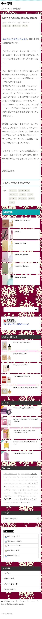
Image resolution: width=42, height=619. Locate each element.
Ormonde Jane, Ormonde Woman (25, 443)
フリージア (9, 477)
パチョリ (13, 199)
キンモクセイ (7, 483)
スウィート (6, 26)
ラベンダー (22, 199)
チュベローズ (15, 499)
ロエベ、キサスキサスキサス (16, 183)
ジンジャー (26, 496)
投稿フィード (9, 578)
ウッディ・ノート (18, 486)
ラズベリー (10, 493)
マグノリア (30, 490)
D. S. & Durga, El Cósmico (21, 342)
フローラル (16, 26)
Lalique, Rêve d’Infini (20, 353)
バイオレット (12, 474)
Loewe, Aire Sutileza (21, 266)
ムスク (7, 499)
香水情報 (6, 3)
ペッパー (15, 496)
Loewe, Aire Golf (20, 243)
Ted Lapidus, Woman (23, 453)
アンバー (13, 191)
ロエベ (25, 26)
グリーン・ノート (18, 480)
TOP (9, 601)
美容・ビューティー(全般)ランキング (16, 324)
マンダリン (32, 477)
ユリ (14, 477)
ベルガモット (24, 502)
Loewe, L (18, 232)
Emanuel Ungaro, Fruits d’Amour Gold (25, 387)
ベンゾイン (33, 486)
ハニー (22, 195)
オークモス (33, 496)
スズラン (8, 496)
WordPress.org (10, 589)
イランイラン (17, 493)
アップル (14, 483)
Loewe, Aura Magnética (22, 220)
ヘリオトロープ (26, 493)
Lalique (35, 297)
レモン (31, 199)
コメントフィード (11, 584)
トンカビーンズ (14, 490)
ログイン (7, 573)
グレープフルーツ (22, 483)
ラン (19, 474)
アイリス (9, 480)
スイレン (34, 480)
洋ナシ (20, 496)
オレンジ (23, 490)
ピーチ (30, 480)
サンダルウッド (24, 191)
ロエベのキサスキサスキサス (14, 39)
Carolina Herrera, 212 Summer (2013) (12, 297)
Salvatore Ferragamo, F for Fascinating (25, 420)
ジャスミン (13, 195)
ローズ (12, 202)
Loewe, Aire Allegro (21, 254)
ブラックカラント (22, 477)
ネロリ (23, 474)
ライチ (25, 480)
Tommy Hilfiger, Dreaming (21, 376)
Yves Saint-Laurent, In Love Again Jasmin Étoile (24, 431)
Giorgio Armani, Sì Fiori (20, 365)
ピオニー (28, 474)
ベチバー (15, 502)
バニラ (30, 195)
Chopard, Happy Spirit (23, 408)
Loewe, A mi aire (20, 277)
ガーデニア (9, 502)
